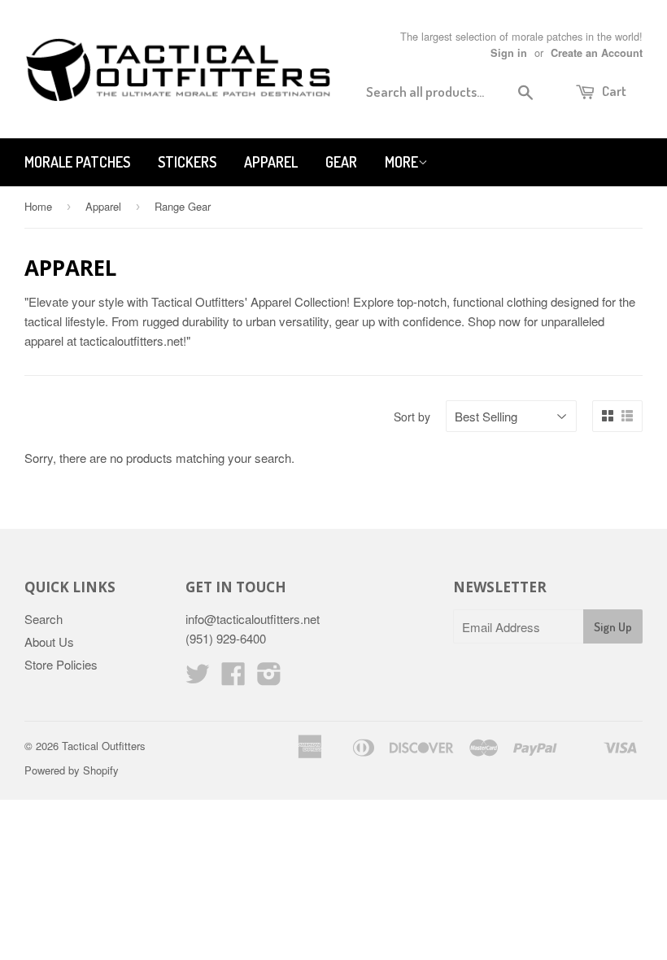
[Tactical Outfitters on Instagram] (269, 678)
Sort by (412, 416)
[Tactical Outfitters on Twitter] (197, 678)
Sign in (508, 53)
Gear (341, 162)
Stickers (187, 162)
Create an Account (597, 53)
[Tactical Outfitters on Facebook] (233, 678)
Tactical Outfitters (104, 745)
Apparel (271, 162)
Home (38, 206)
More (401, 162)
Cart (612, 90)
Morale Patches (77, 162)
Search (43, 618)
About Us (49, 641)
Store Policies (61, 664)
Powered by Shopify (71, 770)
